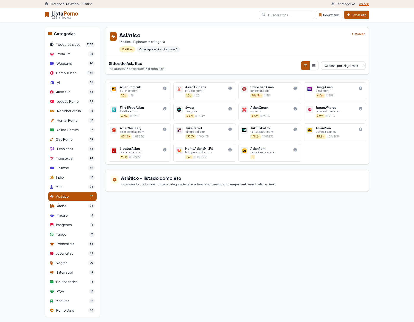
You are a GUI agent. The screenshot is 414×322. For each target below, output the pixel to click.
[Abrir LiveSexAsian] (139, 152)
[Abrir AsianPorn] (335, 132)
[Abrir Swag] (205, 112)
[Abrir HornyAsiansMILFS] (205, 152)
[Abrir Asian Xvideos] (205, 91)
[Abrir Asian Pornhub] (139, 91)
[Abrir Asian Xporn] (270, 112)
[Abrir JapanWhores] (335, 112)
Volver (359, 34)
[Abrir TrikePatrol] (205, 132)
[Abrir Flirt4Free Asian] (139, 112)
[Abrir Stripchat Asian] (270, 91)
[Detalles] (164, 88)
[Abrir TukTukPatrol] (270, 132)
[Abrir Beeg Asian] (335, 91)
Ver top (364, 4)
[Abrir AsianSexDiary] (139, 132)
